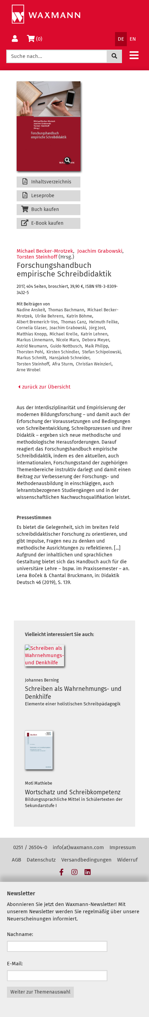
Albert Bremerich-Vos (37, 322)
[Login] (15, 39)
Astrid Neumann (32, 346)
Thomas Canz (73, 322)
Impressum (122, 847)
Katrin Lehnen (94, 334)
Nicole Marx (67, 340)
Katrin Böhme (79, 316)
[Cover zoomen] (48, 126)
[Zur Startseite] (46, 14)
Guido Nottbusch (66, 346)
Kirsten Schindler (62, 352)
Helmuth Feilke (103, 322)
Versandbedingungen (86, 860)
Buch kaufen (44, 209)
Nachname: (20, 934)
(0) (40, 39)
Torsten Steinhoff (37, 257)
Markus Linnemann (35, 340)
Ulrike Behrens (49, 316)
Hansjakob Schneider (69, 357)
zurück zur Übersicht (45, 387)
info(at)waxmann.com (78, 847)
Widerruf (127, 860)
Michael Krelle (64, 334)
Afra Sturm (62, 364)
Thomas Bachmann (66, 310)
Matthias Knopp (31, 334)
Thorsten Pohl (30, 352)
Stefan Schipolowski (101, 352)
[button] (134, 55)
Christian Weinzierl (94, 364)
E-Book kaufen (46, 223)
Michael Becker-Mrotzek (45, 251)
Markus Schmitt (31, 357)
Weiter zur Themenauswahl (40, 992)
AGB (16, 860)
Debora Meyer (95, 340)
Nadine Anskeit (31, 310)
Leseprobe (42, 196)
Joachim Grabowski (99, 251)
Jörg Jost (97, 327)
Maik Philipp (96, 346)
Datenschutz (41, 860)
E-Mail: (15, 963)
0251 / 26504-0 (30, 847)
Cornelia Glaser (31, 327)
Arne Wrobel (29, 369)
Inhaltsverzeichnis (50, 182)
